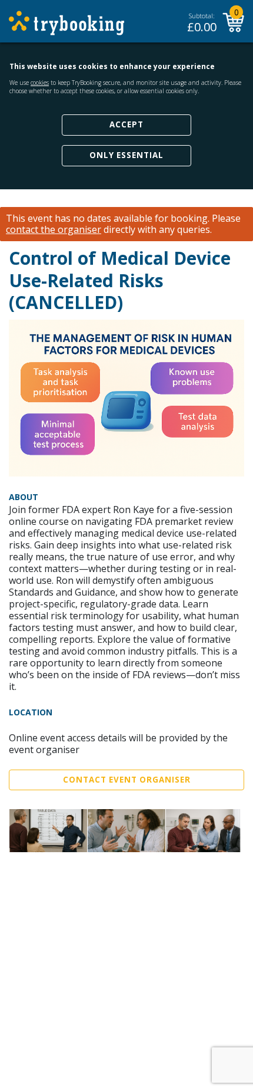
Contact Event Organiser (127, 779)
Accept (126, 124)
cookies (40, 82)
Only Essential (126, 155)
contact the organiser (53, 229)
